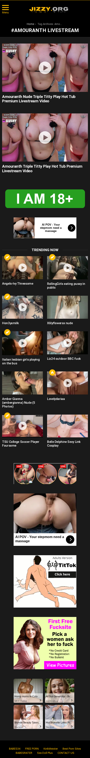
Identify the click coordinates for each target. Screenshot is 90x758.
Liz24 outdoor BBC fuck (64, 359)
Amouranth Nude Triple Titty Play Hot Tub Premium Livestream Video (39, 98)
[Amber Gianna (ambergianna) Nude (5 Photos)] (22, 382)
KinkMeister (51, 748)
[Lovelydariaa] (67, 382)
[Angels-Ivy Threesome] (22, 267)
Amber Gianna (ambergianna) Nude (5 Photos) (18, 402)
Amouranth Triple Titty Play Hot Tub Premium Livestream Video (42, 168)
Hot (52, 372)
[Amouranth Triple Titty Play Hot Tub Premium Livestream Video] (45, 137)
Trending (7, 257)
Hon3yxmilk (10, 323)
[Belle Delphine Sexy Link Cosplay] (67, 426)
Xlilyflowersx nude (60, 323)
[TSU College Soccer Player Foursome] (22, 426)
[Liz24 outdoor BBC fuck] (67, 342)
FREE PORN (32, 748)
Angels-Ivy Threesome (17, 283)
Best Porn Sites (72, 748)
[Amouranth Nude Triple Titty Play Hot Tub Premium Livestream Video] (45, 68)
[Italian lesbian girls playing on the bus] (22, 343)
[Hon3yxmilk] (22, 307)
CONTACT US (66, 752)
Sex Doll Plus (45, 752)
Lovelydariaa (56, 399)
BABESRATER (24, 752)
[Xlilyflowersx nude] (67, 307)
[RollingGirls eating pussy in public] (67, 267)
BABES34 (14, 748)
